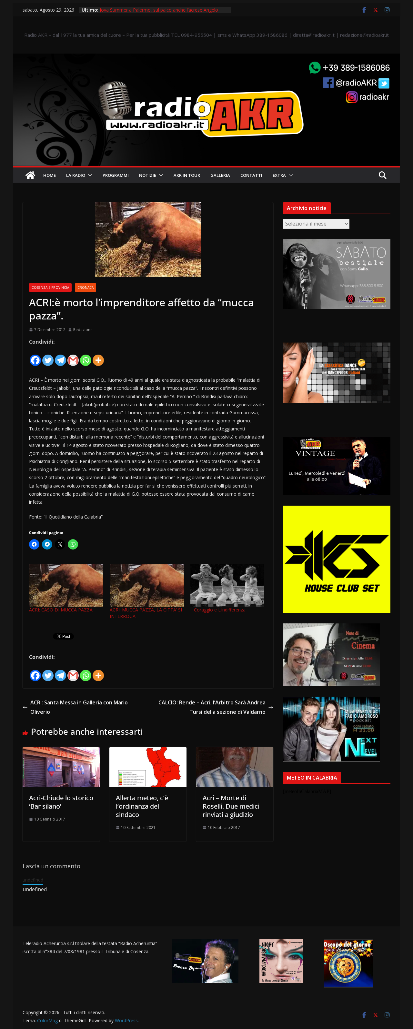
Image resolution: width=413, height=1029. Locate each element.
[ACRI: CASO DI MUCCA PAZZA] (66, 585)
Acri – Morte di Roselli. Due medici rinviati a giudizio (231, 806)
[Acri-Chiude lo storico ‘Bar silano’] (61, 751)
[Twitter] (48, 356)
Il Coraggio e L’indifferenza (218, 610)
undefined (33, 880)
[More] (98, 356)
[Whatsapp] (85, 356)
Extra (279, 175)
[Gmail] (73, 356)
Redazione (83, 329)
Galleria (220, 175)
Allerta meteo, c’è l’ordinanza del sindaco (142, 806)
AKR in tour (187, 175)
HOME (49, 175)
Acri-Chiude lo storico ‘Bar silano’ (61, 802)
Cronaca (85, 287)
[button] (88, 175)
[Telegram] (60, 356)
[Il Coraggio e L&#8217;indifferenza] (227, 585)
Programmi (116, 175)
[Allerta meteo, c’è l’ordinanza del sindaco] (147, 751)
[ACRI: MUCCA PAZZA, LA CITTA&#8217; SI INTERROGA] (147, 585)
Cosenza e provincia (50, 287)
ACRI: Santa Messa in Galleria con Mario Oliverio (79, 707)
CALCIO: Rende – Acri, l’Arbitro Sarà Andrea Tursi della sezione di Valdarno (212, 707)
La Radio (75, 175)
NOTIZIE (147, 175)
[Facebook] (35, 356)
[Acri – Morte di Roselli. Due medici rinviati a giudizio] (234, 751)
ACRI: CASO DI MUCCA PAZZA (61, 610)
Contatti (251, 175)
